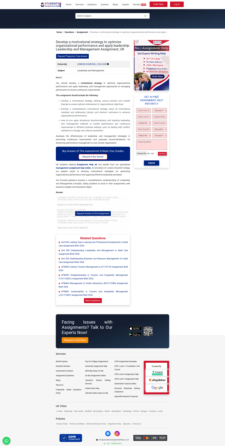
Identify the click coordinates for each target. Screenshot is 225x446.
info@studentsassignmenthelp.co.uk (114, 440)
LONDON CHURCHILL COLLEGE (91, 64)
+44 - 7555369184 (113, 444)
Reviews (139, 4)
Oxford (136, 411)
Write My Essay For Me (94, 371)
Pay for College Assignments (96, 362)
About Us (59, 385)
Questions (92, 4)
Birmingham (98, 411)
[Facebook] (108, 433)
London (59, 411)
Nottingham (116, 411)
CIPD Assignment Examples (125, 362)
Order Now (158, 4)
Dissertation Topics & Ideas (125, 384)
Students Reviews (63, 366)
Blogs (115, 4)
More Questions (93, 300)
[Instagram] (117, 433)
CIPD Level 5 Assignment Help (126, 374)
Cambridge (127, 411)
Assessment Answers (64, 371)
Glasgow (144, 411)
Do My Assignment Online (95, 376)
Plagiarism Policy (114, 424)
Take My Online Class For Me (96, 393)
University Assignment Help (96, 366)
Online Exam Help (92, 388)
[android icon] (135, 334)
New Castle (78, 411)
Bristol (107, 411)
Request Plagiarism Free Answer (72, 56)
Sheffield (88, 411)
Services (79, 4)
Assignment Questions (65, 376)
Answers (105, 4)
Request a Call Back (75, 340)
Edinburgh (68, 411)
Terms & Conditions (77, 424)
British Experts (62, 362)
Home (68, 4)
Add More (162, 154)
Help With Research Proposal (126, 396)
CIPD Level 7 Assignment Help (126, 379)
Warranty (127, 424)
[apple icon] (135, 328)
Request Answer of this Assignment (93, 213)
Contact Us (136, 424)
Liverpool (153, 411)
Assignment (78, 32)
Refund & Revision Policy (96, 424)
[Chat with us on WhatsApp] (6, 441)
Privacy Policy (62, 424)
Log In (177, 4)
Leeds (160, 411)
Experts (125, 4)
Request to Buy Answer (93, 157)
